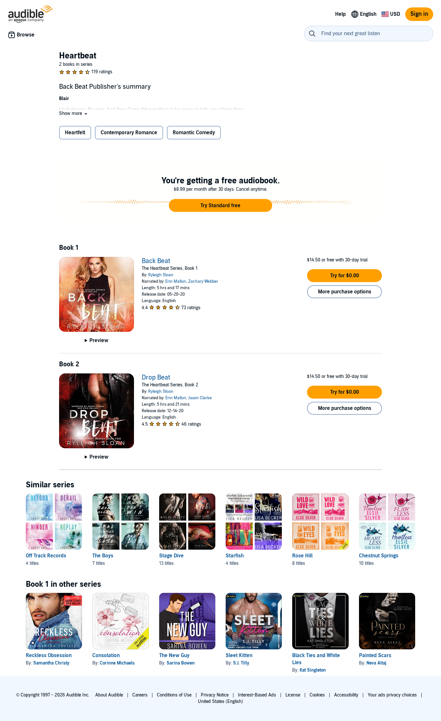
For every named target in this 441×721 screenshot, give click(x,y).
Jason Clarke (200, 398)
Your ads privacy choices (392, 695)
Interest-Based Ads (257, 695)
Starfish (235, 556)
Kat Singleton (313, 670)
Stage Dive (171, 556)
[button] (73, 113)
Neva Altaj (376, 663)
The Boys (102, 556)
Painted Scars (375, 655)
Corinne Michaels (117, 663)
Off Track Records (46, 556)
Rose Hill (302, 556)
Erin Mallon (175, 281)
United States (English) (220, 701)
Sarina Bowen (181, 663)
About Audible (109, 695)
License (292, 695)
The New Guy (174, 655)
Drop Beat (156, 377)
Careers (140, 695)
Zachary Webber (203, 281)
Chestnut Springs (378, 556)
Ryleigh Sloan (160, 275)
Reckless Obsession (49, 655)
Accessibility (346, 695)
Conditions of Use (174, 695)
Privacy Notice (215, 695)
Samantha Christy (51, 663)
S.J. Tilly (241, 663)
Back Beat (156, 261)
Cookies (317, 695)
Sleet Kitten (239, 655)
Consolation (106, 655)
